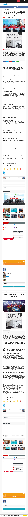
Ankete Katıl (14, 496)
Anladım (25, 515)
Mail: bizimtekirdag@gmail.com (9, 174)
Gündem (8, 9)
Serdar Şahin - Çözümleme (9, 272)
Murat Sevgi (7, 276)
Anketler (15, 7)
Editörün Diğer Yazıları (8, 405)
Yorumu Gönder (6, 191)
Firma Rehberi (22, 7)
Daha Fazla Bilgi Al (18, 516)
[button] (24, 266)
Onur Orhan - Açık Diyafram (9, 280)
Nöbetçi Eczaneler (18, 7)
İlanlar (25, 7)
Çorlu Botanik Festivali (9, 273)
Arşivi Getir (14, 286)
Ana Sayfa (4, 9)
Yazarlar (12, 7)
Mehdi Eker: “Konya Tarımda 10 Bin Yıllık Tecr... (5, 220)
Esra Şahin (7, 501)
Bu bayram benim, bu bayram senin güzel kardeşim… (13, 269)
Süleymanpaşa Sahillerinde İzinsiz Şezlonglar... (11, 6)
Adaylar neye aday (8, 277)
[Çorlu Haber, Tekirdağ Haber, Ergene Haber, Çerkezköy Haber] (5, 4)
